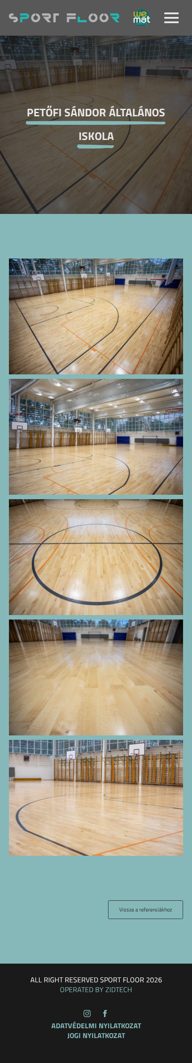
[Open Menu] (171, 18)
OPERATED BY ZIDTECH (96, 989)
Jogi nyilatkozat (96, 1035)
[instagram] (87, 1013)
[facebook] (105, 1013)
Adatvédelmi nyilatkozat (96, 1025)
